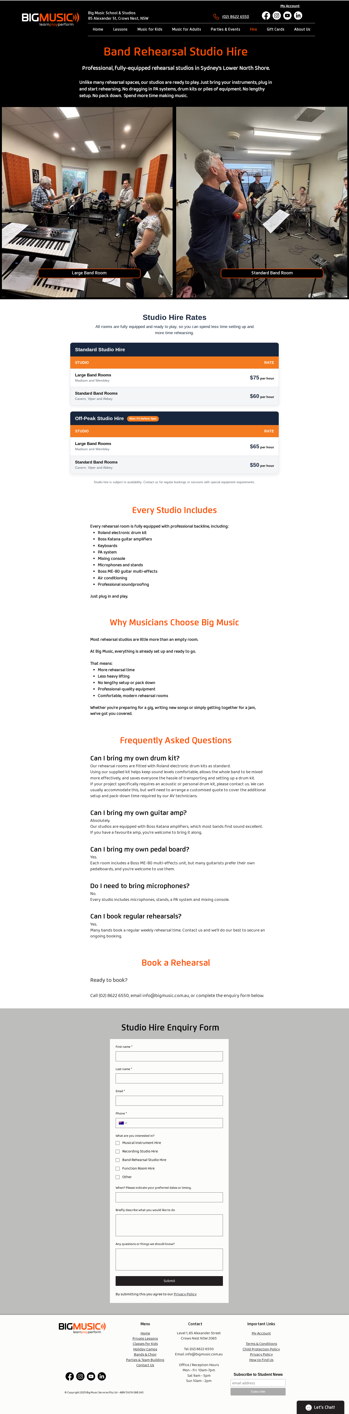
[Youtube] (287, 15)
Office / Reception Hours (199, 1365)
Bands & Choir (145, 1355)
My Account (261, 1333)
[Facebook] (266, 15)
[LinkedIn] (298, 15)
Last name (124, 1069)
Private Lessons (145, 1339)
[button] (89, 273)
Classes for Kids (145, 1344)
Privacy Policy (261, 1355)
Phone (121, 1113)
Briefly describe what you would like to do (145, 1210)
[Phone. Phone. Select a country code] (123, 1123)
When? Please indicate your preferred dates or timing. (153, 1188)
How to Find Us (261, 1360)
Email (120, 1091)
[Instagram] (277, 15)
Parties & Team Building (145, 1360)
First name (124, 1047)
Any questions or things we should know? (145, 1244)
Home (145, 1333)
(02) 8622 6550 (235, 17)
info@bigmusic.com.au (165, 995)
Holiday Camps (145, 1349)
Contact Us (145, 1365)
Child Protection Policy (261, 1349)
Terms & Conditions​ (261, 1344)
